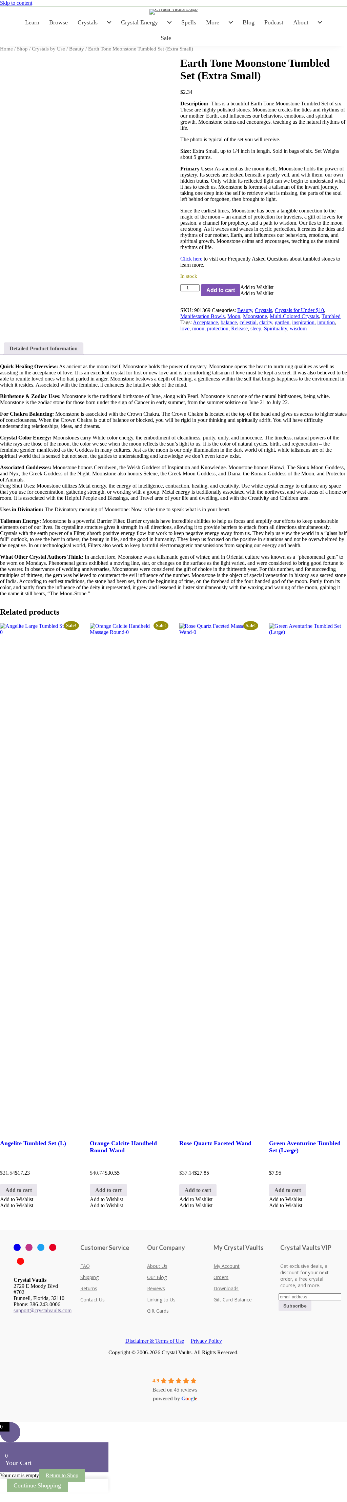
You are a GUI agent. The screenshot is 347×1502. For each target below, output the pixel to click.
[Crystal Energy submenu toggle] (169, 22)
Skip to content (16, 3)
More (212, 22)
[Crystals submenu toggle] (109, 22)
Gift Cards (158, 1311)
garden (282, 322)
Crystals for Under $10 (299, 310)
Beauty (76, 49)
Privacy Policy (206, 1341)
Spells (188, 22)
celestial (248, 322)
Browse (58, 22)
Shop (22, 49)
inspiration (303, 322)
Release (239, 328)
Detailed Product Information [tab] (43, 348)
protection (217, 328)
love (184, 328)
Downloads (226, 1288)
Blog (248, 22)
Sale (166, 38)
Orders (220, 1277)
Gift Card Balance (232, 1299)
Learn (32, 22)
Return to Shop (62, 1475)
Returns (88, 1288)
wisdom (298, 328)
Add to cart (220, 290)
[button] (256, 287)
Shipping (89, 1277)
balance (229, 322)
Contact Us (92, 1299)
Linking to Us (161, 1299)
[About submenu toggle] (320, 22)
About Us (157, 1266)
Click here (191, 259)
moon (198, 328)
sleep (255, 328)
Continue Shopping (37, 1485)
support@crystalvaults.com (43, 1310)
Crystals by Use (48, 49)
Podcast (273, 22)
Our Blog (157, 1277)
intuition (326, 322)
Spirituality (275, 328)
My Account (226, 1266)
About (300, 22)
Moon (233, 316)
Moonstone (255, 316)
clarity (265, 322)
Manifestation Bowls (202, 316)
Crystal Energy (139, 22)
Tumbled (331, 316)
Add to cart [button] (18, 1190)
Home (6, 49)
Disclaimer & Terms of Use (154, 1341)
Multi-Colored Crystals (294, 316)
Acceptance (205, 322)
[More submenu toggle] (231, 22)
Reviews (156, 1288)
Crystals (88, 22)
